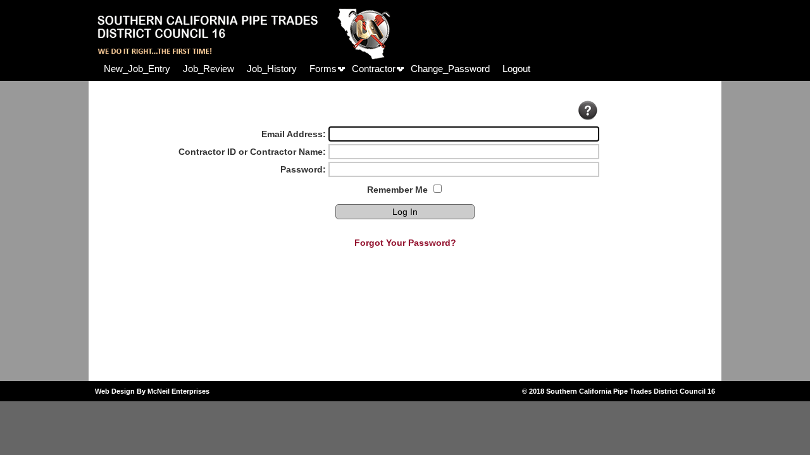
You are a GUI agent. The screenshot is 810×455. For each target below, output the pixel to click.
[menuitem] (137, 68)
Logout (516, 68)
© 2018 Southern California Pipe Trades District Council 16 (618, 391)
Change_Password (450, 68)
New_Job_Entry (137, 68)
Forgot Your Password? (405, 243)
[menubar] (317, 68)
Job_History (272, 68)
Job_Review (208, 68)
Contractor (374, 68)
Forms (323, 68)
